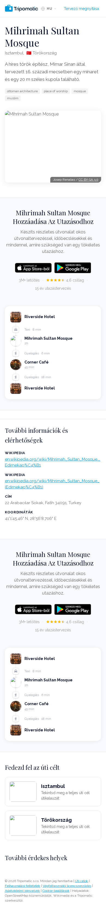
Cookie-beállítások (56, 891)
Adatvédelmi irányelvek (22, 891)
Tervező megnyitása (81, 8)
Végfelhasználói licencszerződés (67, 886)
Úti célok (81, 881)
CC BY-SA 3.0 (88, 179)
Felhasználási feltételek (22, 886)
